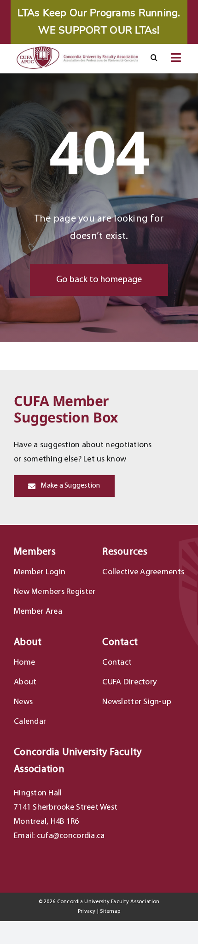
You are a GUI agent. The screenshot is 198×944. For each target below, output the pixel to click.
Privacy (87, 911)
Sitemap (110, 911)
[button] (154, 57)
